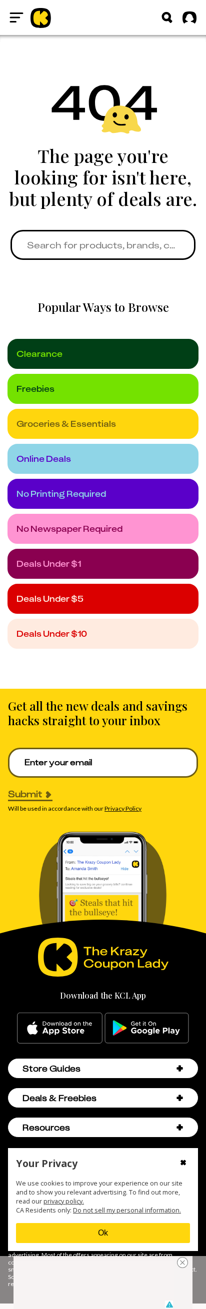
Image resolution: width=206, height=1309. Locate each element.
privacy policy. (64, 1201)
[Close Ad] (183, 1263)
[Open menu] (17, 17)
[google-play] (147, 1028)
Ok (103, 1233)
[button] (180, 1068)
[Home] (40, 17)
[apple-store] (59, 1028)
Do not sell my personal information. (127, 1210)
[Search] (167, 17)
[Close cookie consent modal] (183, 1163)
